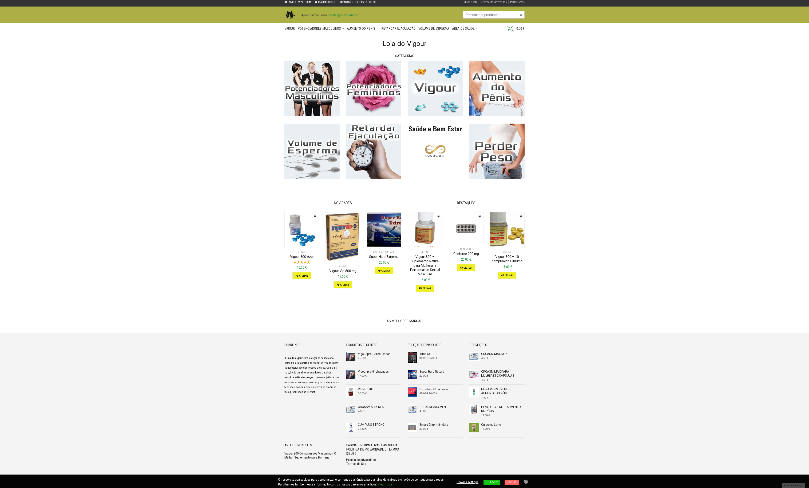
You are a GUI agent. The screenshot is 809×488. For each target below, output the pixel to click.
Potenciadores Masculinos (319, 29)
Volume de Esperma (433, 29)
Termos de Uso (356, 463)
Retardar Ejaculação (398, 29)
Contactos (519, 2)
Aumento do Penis (361, 29)
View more (385, 484)
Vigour (289, 29)
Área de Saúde (463, 29)
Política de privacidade (361, 459)
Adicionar (302, 275)
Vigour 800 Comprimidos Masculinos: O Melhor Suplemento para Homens (310, 455)
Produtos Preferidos (495, 2)
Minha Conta (470, 2)
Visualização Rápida (302, 241)
